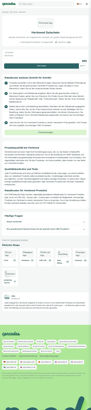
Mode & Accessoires (11, 351)
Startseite (5, 12)
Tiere (58, 351)
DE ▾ (79, 4)
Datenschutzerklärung (28, 356)
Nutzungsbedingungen (49, 356)
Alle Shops (14, 12)
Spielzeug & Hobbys (29, 351)
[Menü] (87, 4)
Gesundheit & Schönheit (19, 240)
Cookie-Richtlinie (9, 356)
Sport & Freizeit (46, 351)
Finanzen (40, 341)
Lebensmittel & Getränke (76, 346)
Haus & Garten (8, 346)
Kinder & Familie (39, 346)
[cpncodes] (9, 4)
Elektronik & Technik (25, 341)
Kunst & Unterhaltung (56, 346)
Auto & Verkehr (8, 341)
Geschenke (51, 341)
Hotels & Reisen (23, 346)
